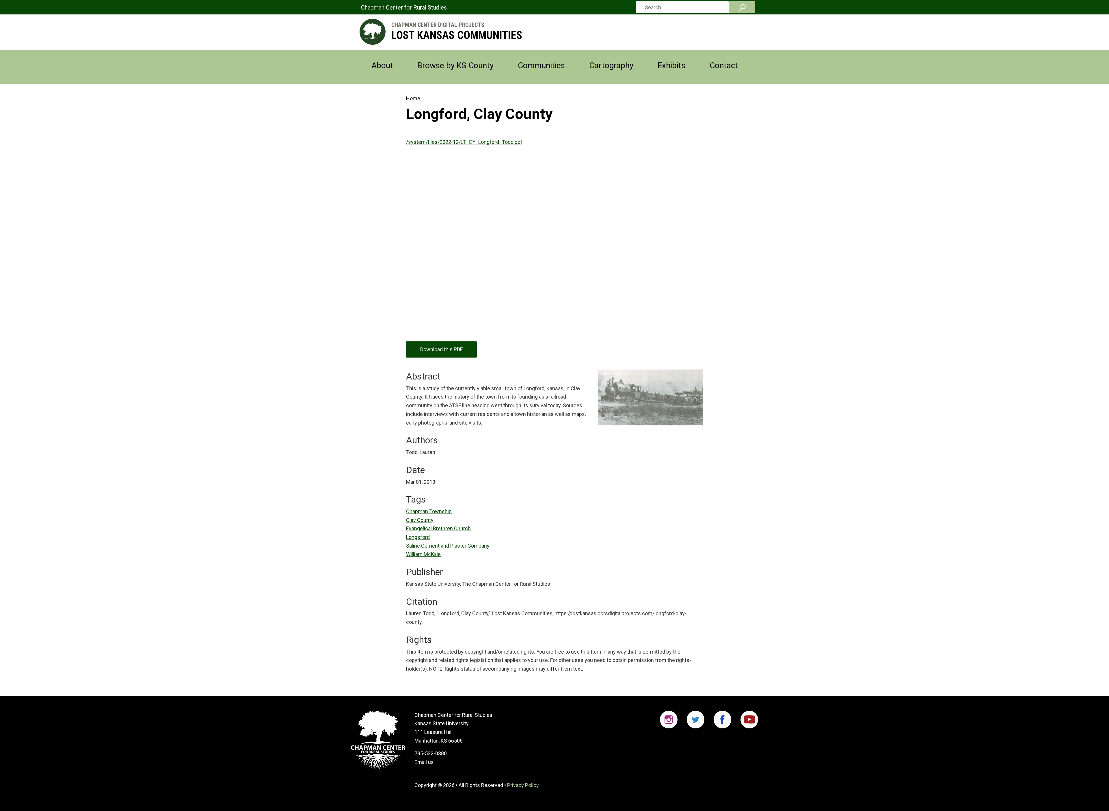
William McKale (423, 554)
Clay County (419, 520)
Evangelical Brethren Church (438, 528)
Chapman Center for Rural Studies (404, 7)
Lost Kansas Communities (456, 35)
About (382, 65)
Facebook (722, 719)
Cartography (611, 65)
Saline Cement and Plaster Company (448, 546)
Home (413, 98)
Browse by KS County (455, 65)
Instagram (669, 719)
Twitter (695, 719)
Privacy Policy (523, 785)
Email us (424, 762)
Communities (541, 65)
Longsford (418, 537)
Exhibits (671, 65)
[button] (647, 394)
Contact (724, 65)
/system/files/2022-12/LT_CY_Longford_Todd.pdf (464, 142)
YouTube (749, 719)
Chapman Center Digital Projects (437, 24)
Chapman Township (429, 511)
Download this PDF (441, 349)
